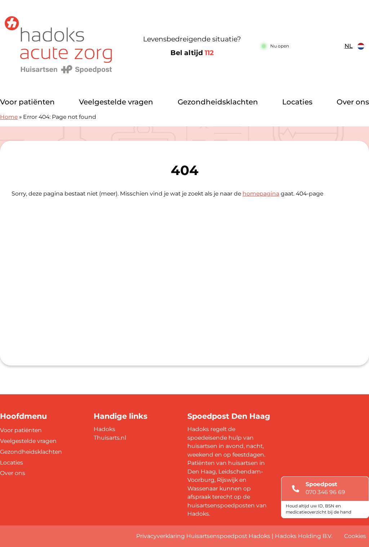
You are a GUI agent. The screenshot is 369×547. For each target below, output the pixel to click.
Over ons (353, 102)
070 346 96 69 (325, 492)
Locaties (297, 102)
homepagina (261, 193)
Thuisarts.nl (110, 437)
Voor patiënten (27, 102)
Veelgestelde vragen (116, 102)
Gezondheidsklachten (218, 102)
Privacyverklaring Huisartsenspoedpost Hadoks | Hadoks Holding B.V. (234, 536)
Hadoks (104, 429)
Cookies (355, 536)
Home (9, 116)
